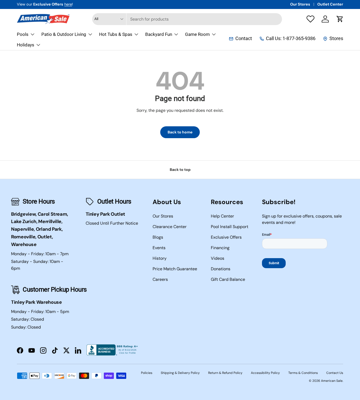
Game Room (197, 34)
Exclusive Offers (226, 237)
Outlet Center (330, 4)
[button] (340, 19)
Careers (160, 279)
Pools (22, 34)
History (160, 258)
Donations (220, 269)
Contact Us (334, 373)
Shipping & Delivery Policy (180, 373)
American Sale (332, 381)
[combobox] (187, 19)
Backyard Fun (158, 34)
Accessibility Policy (265, 373)
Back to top (180, 169)
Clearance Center (170, 226)
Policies (146, 373)
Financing (220, 247)
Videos (217, 258)
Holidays (25, 44)
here (68, 4)
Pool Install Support (229, 226)
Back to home (180, 132)
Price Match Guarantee (175, 269)
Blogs (158, 237)
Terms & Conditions (303, 373)
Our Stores (300, 4)
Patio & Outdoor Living (63, 34)
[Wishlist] (310, 19)
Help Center (222, 216)
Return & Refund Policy (225, 373)
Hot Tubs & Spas (115, 34)
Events (159, 247)
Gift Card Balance (228, 279)
